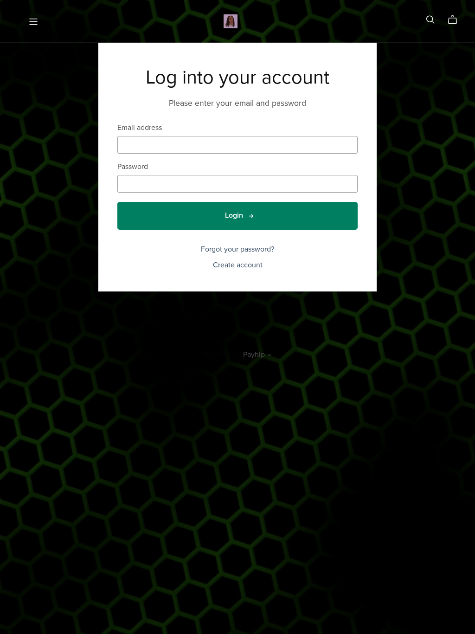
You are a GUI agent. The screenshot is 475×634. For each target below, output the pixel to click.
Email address (139, 127)
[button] (269, 356)
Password (132, 166)
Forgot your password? (237, 249)
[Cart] (456, 20)
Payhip (254, 354)
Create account (238, 265)
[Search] (430, 19)
